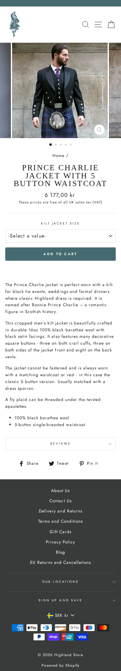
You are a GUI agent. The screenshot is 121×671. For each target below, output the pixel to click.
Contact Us (60, 501)
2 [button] (56, 145)
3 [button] (61, 145)
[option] (60, 90)
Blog (60, 552)
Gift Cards (60, 532)
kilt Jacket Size (60, 223)
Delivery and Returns (60, 511)
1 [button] (50, 144)
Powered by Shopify (60, 665)
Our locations (60, 581)
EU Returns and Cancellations (60, 562)
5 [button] (71, 145)
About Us (60, 490)
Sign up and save (60, 600)
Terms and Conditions (60, 521)
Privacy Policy (60, 542)
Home (58, 155)
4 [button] (66, 145)
